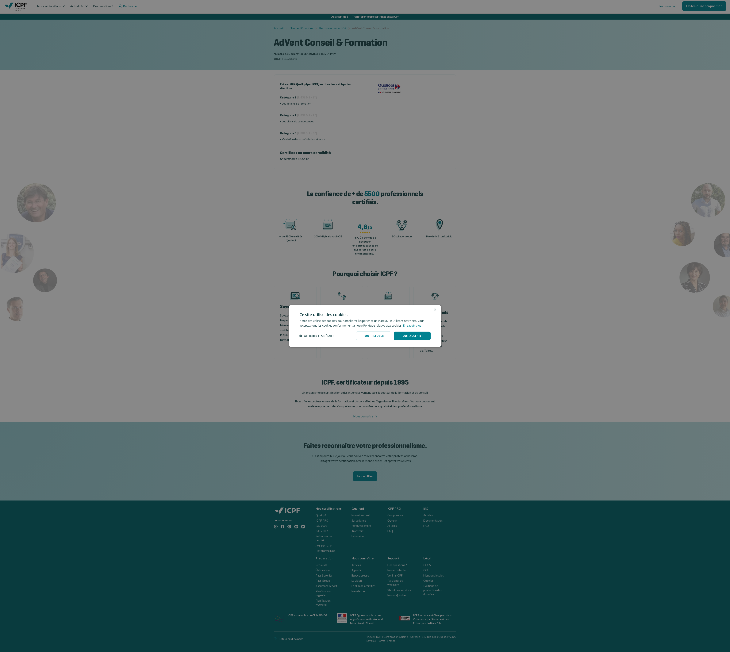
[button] (316, 336)
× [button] (434, 309)
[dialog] (365, 326)
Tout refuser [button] (373, 336)
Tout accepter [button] (412, 336)
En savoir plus (412, 325)
